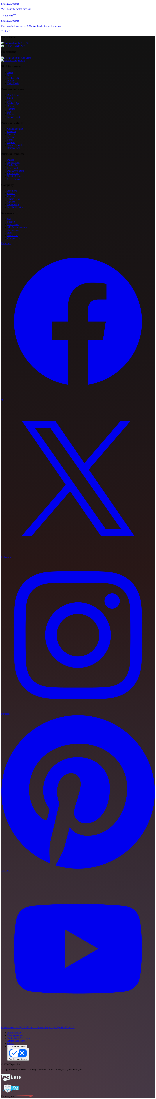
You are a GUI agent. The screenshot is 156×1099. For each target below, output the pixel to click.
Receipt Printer (14, 176)
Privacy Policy (14, 1032)
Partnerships (13, 204)
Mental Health (14, 117)
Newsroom (12, 235)
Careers (11, 193)
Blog (9, 232)
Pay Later (12, 134)
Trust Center (13, 224)
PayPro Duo (13, 165)
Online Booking (15, 128)
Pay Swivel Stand (15, 170)
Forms (10, 139)
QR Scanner (13, 173)
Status (10, 219)
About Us (12, 190)
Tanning (11, 108)
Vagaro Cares (13, 199)
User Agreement (15, 1035)
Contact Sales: (19, 1027)
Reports (11, 142)
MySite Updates (15, 207)
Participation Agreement (18, 1038)
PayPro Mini (13, 162)
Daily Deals (13, 83)
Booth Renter (13, 95)
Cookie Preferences (17, 1046)
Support (11, 221)
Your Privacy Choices (18, 1059)
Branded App (13, 148)
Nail (9, 111)
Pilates (10, 114)
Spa (9, 75)
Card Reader (13, 168)
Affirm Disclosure (16, 1040)
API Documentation (17, 227)
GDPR (10, 1043)
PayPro (10, 159)
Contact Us (12, 196)
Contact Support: (55, 1027)
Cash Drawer (13, 179)
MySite (10, 137)
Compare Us (13, 238)
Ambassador (13, 230)
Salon (10, 72)
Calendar (11, 131)
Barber (10, 80)
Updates (11, 201)
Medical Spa (13, 78)
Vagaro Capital (14, 145)
